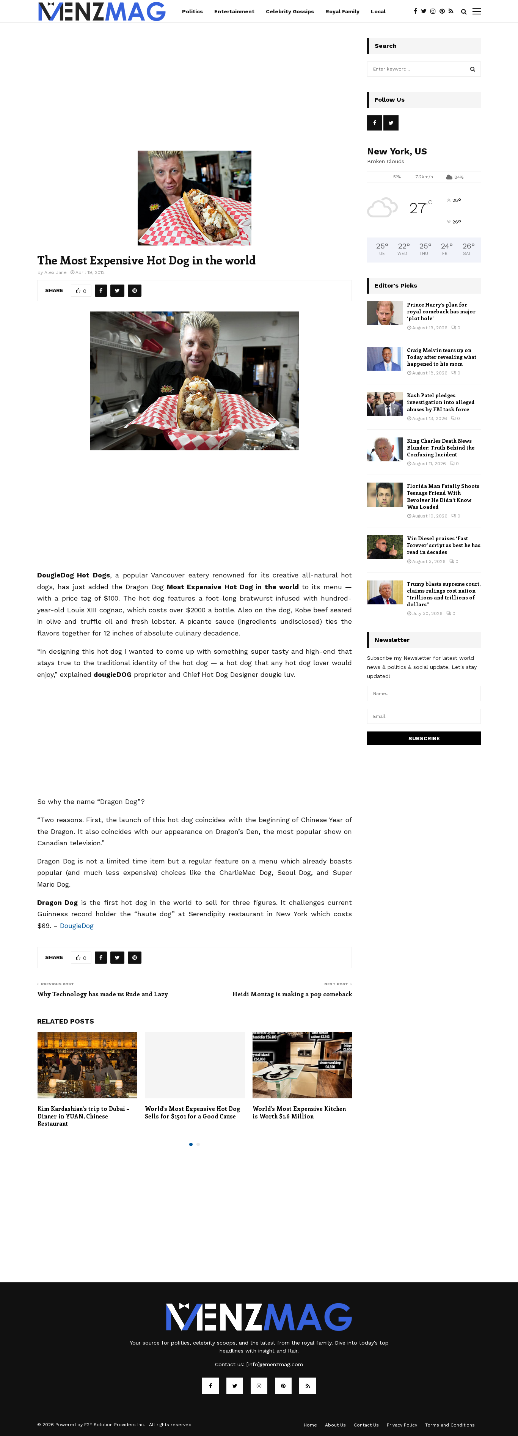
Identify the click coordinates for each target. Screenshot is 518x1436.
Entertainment (234, 11)
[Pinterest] (444, 11)
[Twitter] (425, 11)
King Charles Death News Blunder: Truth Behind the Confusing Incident (440, 447)
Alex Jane (55, 272)
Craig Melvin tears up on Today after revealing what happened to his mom (441, 356)
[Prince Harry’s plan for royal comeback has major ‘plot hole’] (385, 313)
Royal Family (342, 11)
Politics (192, 11)
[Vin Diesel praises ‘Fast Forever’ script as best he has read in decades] (385, 547)
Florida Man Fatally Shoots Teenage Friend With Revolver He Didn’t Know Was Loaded (443, 496)
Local (378, 11)
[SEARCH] (473, 69)
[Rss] (453, 11)
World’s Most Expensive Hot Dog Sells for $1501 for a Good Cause (192, 1112)
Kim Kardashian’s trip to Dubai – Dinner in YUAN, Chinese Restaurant (83, 1116)
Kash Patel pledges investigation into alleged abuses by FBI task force (441, 402)
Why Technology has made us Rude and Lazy (102, 994)
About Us (335, 1425)
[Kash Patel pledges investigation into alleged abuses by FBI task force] (385, 404)
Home (310, 1425)
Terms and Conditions (450, 1425)
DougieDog (77, 926)
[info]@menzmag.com (274, 1364)
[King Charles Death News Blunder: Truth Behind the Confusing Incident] (385, 449)
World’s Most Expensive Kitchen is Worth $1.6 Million (299, 1112)
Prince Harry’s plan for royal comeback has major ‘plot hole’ (441, 311)
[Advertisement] (194, 94)
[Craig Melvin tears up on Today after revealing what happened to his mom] (385, 359)
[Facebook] (417, 11)
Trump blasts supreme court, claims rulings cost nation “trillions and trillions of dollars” (443, 594)
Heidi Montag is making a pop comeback (292, 994)
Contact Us (366, 1425)
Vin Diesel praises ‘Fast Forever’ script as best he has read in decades (443, 545)
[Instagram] (435, 11)
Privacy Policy (402, 1425)
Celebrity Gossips (290, 11)
